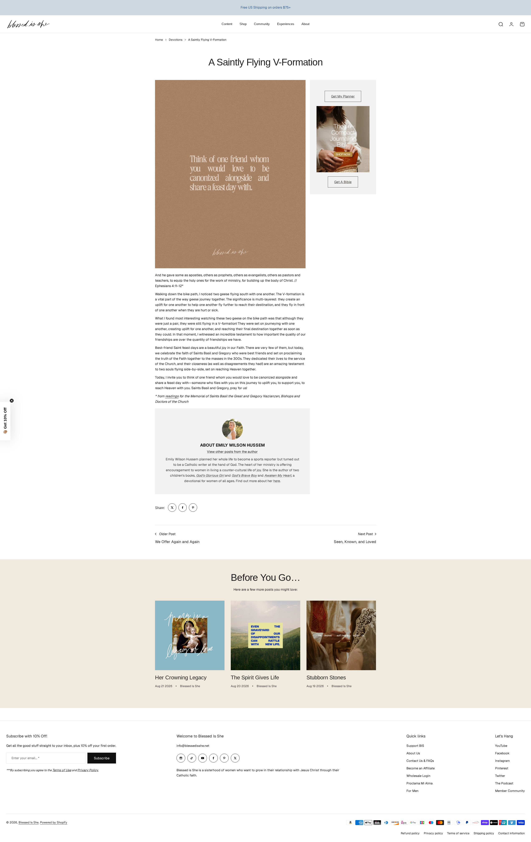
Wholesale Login (418, 776)
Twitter (500, 776)
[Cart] (522, 24)
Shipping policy (484, 833)
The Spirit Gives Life (255, 677)
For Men (412, 791)
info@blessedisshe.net (193, 746)
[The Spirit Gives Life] (265, 635)
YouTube (501, 746)
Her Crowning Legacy (181, 677)
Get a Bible (343, 182)
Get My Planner (343, 96)
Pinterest (501, 768)
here (276, 481)
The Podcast (504, 783)
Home (159, 40)
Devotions (175, 40)
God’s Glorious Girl (210, 475)
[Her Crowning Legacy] (190, 635)
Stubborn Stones (326, 677)
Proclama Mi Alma (419, 783)
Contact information (511, 833)
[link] (172, 507)
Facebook (502, 753)
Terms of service (458, 833)
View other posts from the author (232, 451)
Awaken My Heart (277, 475)
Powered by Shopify (53, 822)
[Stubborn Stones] (341, 635)
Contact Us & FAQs (420, 761)
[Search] (500, 24)
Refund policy (410, 833)
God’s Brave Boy (244, 475)
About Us (413, 753)
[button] (5, 421)
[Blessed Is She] (28, 24)
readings (172, 396)
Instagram (502, 761)
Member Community (510, 791)
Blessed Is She (29, 822)
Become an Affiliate (420, 768)
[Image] (343, 139)
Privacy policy (433, 833)
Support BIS (415, 746)
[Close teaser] (12, 401)
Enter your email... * (25, 758)
